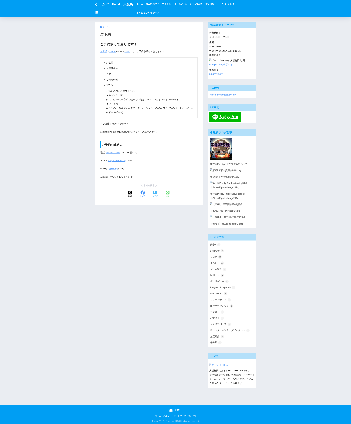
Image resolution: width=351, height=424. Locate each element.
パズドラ (216, 318)
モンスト (216, 312)
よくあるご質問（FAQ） (148, 13)
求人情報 (210, 4)
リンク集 (192, 416)
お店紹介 (216, 336)
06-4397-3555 (113, 152)
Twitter (112, 51)
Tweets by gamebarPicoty (222, 94)
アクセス (166, 4)
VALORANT (218, 293)
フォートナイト (220, 299)
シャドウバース (220, 324)
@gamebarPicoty (117, 160)
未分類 (215, 342)
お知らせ (216, 250)
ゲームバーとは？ (226, 4)
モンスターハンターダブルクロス (229, 330)
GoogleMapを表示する (221, 64)
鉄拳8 (214, 244)
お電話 (103, 51)
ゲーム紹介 (218, 269)
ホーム (139, 4)
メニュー (167, 416)
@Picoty (113, 168)
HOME (177, 410)
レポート (216, 275)
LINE (127, 51)
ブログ (215, 257)
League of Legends (222, 287)
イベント (216, 263)
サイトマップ (180, 416)
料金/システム (152, 4)
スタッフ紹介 (196, 4)
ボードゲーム (180, 4)
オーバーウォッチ (221, 306)
